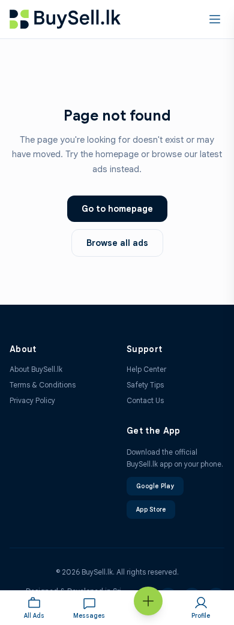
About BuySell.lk (36, 369)
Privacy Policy (32, 400)
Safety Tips (145, 384)
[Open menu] (214, 19)
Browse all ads (117, 243)
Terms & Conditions (43, 384)
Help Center (146, 369)
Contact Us (145, 400)
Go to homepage (117, 208)
